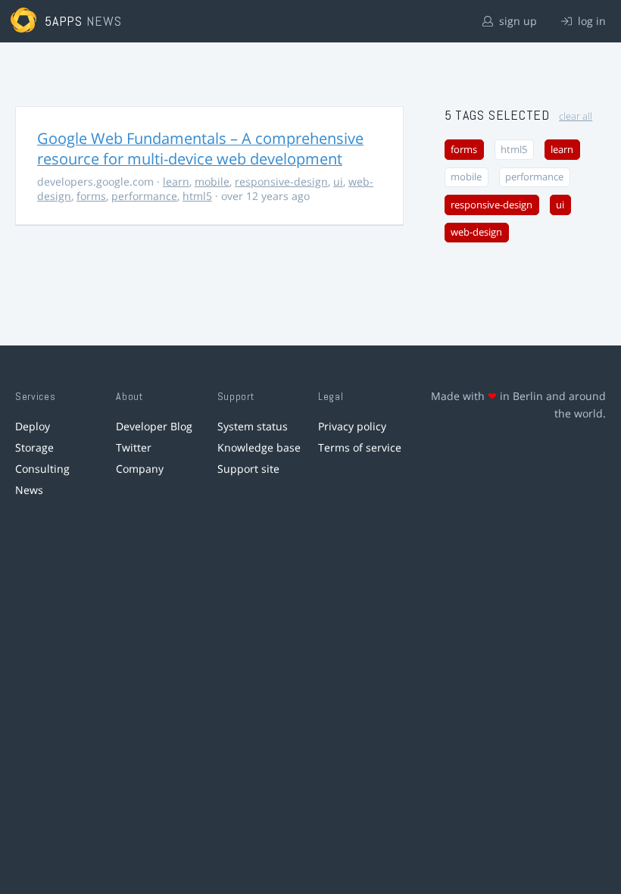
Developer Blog (154, 426)
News (29, 490)
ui (338, 181)
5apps (64, 21)
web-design (476, 232)
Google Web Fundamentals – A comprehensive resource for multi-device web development (200, 148)
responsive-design (281, 181)
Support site (248, 468)
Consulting (42, 468)
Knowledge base (259, 447)
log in (590, 21)
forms (91, 196)
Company (140, 468)
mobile (212, 181)
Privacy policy (352, 426)
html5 (197, 196)
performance (144, 196)
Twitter (133, 447)
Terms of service (359, 447)
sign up (516, 21)
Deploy (32, 426)
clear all (575, 116)
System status (252, 426)
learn (176, 181)
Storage (34, 447)
